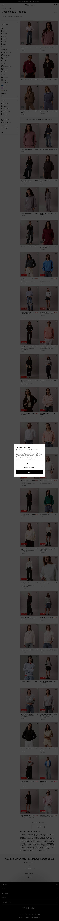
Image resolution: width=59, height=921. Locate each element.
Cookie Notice (21, 459)
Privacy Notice (30, 459)
